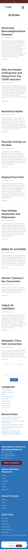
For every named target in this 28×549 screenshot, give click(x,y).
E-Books (4, 475)
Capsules (4, 499)
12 (16, 364)
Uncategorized (6, 407)
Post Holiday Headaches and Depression (11, 214)
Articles (4, 394)
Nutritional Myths (12, 111)
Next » (21, 364)
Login (14, 1)
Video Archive (5, 489)
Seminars (4, 486)
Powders (4, 505)
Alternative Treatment (8, 392)
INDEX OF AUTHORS (14, 249)
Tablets (3, 508)
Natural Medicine (6, 405)
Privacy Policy (5, 524)
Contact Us (5, 521)
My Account (5, 518)
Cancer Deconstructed (8, 396)
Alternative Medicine (7, 390)
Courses (4, 478)
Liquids (3, 502)
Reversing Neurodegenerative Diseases (13, 31)
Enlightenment (6, 403)
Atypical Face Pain (13, 177)
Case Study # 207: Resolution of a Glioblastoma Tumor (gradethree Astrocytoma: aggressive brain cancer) (12, 432)
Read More (5, 59)
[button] (14, 379)
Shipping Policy (6, 526)
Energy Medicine (6, 401)
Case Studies (5, 398)
